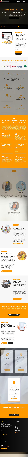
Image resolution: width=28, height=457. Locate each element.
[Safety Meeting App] (5, 1)
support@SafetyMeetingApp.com (5, 446)
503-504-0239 (3, 443)
